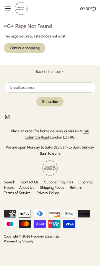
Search (9, 182)
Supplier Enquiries (58, 182)
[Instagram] (7, 116)
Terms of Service (17, 193)
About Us (26, 187)
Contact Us (29, 182)
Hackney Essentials (45, 236)
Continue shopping (24, 48)
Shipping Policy (52, 187)
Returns (76, 187)
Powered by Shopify (19, 241)
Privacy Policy (47, 193)
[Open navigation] (8, 8)
